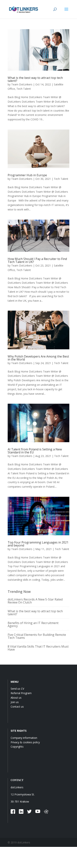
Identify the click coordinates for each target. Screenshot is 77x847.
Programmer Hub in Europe (27, 175)
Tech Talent (23, 88)
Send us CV (17, 688)
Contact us (17, 706)
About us (16, 697)
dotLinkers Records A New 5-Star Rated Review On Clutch (35, 600)
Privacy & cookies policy (25, 742)
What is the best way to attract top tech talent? (35, 79)
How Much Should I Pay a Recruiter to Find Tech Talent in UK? (37, 260)
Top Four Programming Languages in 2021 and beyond (38, 543)
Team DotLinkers (21, 84)
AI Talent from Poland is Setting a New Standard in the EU (35, 450)
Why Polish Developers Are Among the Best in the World (38, 357)
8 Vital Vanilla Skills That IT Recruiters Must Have (38, 648)
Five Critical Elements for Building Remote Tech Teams (37, 636)
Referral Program (21, 693)
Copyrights (17, 746)
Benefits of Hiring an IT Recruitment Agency (33, 624)
